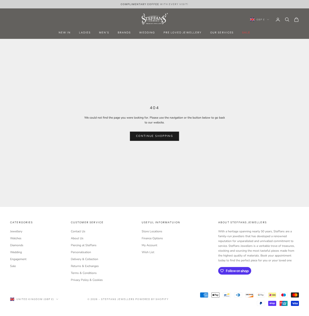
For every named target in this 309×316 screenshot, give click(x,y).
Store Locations (152, 231)
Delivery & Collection (84, 259)
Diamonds (16, 245)
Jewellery (16, 231)
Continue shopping (154, 136)
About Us (77, 238)
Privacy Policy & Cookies (87, 280)
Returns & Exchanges (85, 266)
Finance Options (152, 238)
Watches (15, 238)
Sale (13, 266)
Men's (104, 32)
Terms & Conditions (84, 273)
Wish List (148, 252)
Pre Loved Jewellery (183, 32)
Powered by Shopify (152, 299)
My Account (149, 245)
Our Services (222, 32)
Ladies (85, 32)
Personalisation (81, 252)
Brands (124, 32)
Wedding (147, 32)
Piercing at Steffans (83, 245)
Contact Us (78, 231)
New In (65, 32)
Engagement (18, 259)
